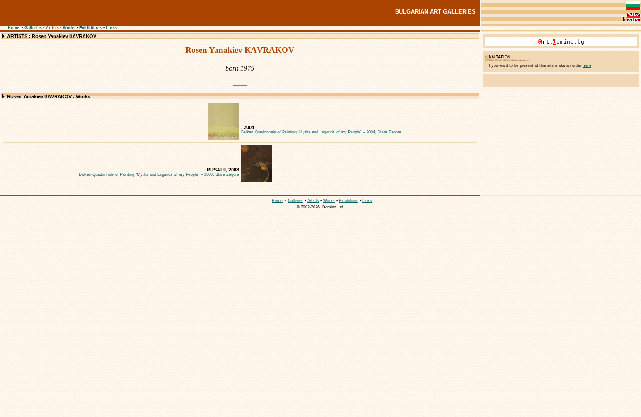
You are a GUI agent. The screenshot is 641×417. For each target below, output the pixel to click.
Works (69, 28)
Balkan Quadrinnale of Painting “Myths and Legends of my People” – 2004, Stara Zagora (321, 132)
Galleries (33, 28)
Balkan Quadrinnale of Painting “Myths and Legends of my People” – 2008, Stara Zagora (159, 174)
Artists (52, 28)
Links (111, 28)
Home (13, 28)
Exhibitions (90, 28)
